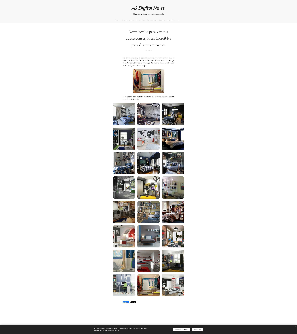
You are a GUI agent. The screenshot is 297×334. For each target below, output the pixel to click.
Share (126, 302)
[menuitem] (118, 20)
